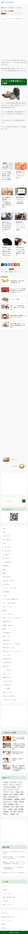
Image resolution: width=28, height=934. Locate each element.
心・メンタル (7, 614)
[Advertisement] (14, 41)
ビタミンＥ (16, 271)
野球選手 (6, 666)
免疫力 (7, 271)
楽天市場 (5, 889)
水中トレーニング (7, 801)
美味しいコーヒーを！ (8, 904)
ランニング (10, 789)
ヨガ (4, 789)
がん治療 (5, 782)
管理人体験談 (6, 806)
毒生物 (23, 799)
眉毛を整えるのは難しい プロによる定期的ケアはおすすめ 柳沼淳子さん (14, 857)
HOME (5, 7)
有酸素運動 (16, 799)
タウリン (12, 784)
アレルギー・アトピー (9, 588)
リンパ (12, 792)
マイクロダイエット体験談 (9, 787)
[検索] (23, 501)
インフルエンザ (13, 782)
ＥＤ (18, 814)
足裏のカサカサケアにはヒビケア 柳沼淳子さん (14, 873)
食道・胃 (6, 558)
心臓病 (21, 794)
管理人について (7, 692)
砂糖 (17, 804)
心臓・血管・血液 (8, 580)
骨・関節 (6, 554)
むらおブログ (6, 901)
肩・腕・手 (6, 547)
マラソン (19, 787)
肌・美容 (6, 536)
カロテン (5, 784)
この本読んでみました (9, 699)
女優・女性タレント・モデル (11, 644)
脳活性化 (11, 809)
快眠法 (5, 797)
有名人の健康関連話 (8, 799)
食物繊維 (12, 814)
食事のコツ (6, 814)
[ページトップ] (25, 931)
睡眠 (5, 610)
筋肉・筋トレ (7, 606)
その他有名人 (7, 685)
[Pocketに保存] (12, 264)
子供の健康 (6, 632)
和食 (11, 794)
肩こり (5, 809)
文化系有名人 (7, 662)
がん (5, 595)
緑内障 (17, 806)
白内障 (5, 804)
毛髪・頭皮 (6, 539)
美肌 (22, 806)
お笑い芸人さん (7, 681)
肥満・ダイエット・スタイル (11, 618)
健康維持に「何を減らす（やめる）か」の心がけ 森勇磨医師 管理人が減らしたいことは (14, 862)
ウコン (20, 782)
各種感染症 (6, 621)
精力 (13, 806)
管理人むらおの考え (9, 696)
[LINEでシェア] (18, 264)
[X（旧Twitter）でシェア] (2, 264)
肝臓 (5, 573)
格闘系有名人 (7, 677)
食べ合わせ (20, 811)
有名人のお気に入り (13, 797)
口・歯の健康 (7, 562)
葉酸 (16, 809)
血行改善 (21, 809)
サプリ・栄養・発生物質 (10, 599)
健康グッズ (6, 636)
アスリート (6, 655)
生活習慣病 (6, 591)
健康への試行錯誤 (7, 2)
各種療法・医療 (7, 625)
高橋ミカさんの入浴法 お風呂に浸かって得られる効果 (14, 852)
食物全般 (11, 7)
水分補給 (15, 801)
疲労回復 (11, 271)
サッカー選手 (7, 670)
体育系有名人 (7, 659)
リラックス (6, 792)
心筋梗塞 (16, 794)
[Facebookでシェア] (5, 264)
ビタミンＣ (18, 784)
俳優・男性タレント (9, 647)
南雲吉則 (5, 794)
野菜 (15, 811)
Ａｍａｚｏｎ (6, 886)
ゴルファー (6, 673)
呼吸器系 (6, 565)
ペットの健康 (7, 688)
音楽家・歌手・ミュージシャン (11, 651)
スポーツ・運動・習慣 (9, 603)
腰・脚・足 (7, 551)
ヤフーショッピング (8, 893)
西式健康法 (6, 811)
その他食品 (18, 7)
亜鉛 (22, 792)
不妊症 (17, 792)
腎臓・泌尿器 (7, 577)
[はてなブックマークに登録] (9, 264)
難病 (4, 629)
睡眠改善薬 (11, 804)
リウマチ (17, 789)
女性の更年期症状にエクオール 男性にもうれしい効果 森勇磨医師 (14, 868)
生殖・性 (6, 584)
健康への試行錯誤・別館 (9, 897)
